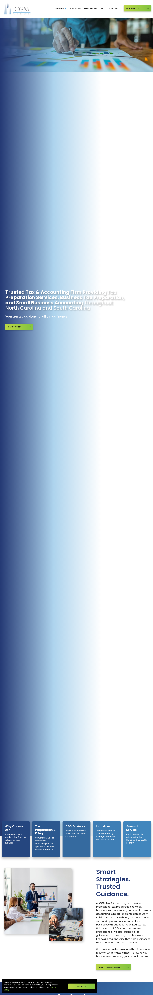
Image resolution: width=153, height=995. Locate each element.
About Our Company (109, 967)
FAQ (103, 8)
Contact (113, 8)
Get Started (132, 8)
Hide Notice (81, 986)
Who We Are (90, 8)
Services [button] (59, 8)
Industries (75, 8)
